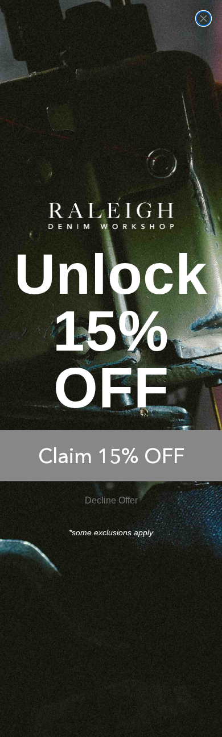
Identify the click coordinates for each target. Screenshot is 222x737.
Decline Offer (111, 500)
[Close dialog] (203, 18)
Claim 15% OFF (111, 455)
